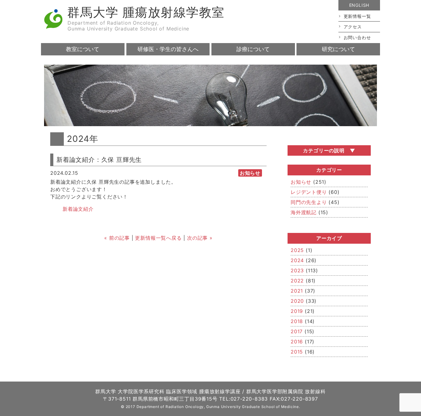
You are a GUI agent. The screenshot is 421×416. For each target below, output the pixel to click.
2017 (297, 331)
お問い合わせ (357, 37)
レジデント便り (309, 192)
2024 (297, 260)
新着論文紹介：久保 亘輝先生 (99, 159)
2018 (297, 321)
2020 (297, 301)
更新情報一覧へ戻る (158, 238)
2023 (297, 270)
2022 (297, 281)
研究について (338, 49)
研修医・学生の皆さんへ (167, 49)
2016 (297, 341)
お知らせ (301, 182)
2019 (297, 311)
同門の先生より (309, 202)
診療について (253, 49)
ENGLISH (359, 5)
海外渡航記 (304, 212)
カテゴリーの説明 (323, 150)
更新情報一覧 (357, 16)
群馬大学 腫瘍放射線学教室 (146, 12)
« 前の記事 (117, 238)
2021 (297, 291)
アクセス (353, 26)
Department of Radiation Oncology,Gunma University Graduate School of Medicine (128, 26)
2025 (297, 250)
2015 (297, 352)
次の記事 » (200, 238)
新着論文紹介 (78, 209)
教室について (82, 49)
